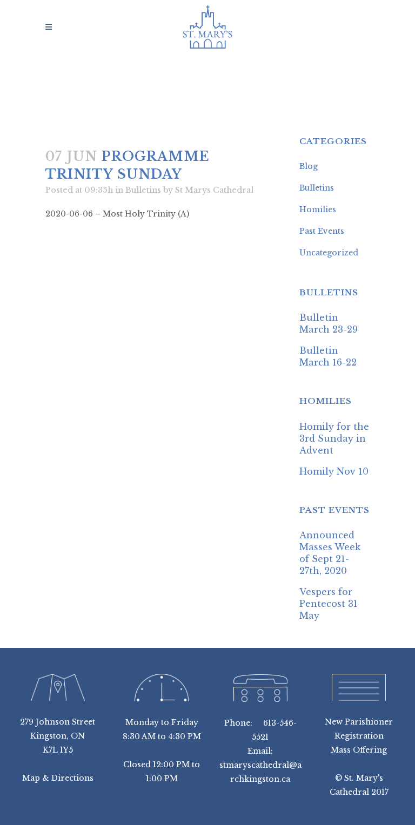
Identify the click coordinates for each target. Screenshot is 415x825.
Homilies (317, 209)
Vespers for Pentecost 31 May (328, 603)
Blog (308, 166)
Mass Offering (359, 750)
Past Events (321, 231)
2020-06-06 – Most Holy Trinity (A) (117, 214)
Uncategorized (328, 253)
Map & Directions (57, 778)
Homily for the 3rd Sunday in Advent (334, 438)
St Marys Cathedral (214, 190)
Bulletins (143, 190)
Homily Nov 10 (334, 471)
